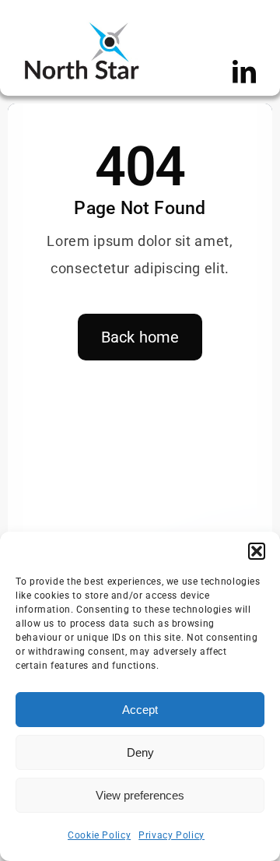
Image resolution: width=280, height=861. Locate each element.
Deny (140, 752)
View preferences (140, 795)
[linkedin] (245, 71)
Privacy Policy (171, 835)
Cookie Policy (99, 835)
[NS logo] (81, 26)
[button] (256, 551)
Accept (140, 709)
